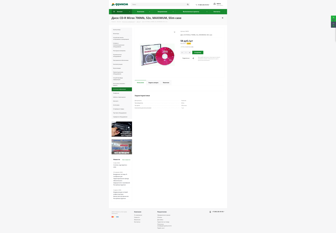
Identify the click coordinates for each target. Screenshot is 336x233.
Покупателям (162, 212)
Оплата (159, 217)
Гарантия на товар (163, 222)
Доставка (160, 219)
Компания (137, 212)
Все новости (126, 160)
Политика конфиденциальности (164, 225)
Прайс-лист (161, 228)
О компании (138, 215)
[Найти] (188, 4)
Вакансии (137, 219)
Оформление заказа (163, 215)
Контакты (137, 222)
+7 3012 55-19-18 (203, 5)
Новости (137, 217)
